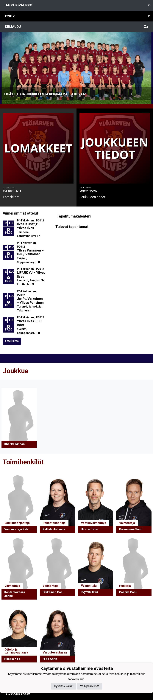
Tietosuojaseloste (16, 693)
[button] (11, 68)
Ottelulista (12, 341)
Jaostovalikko (77, 5)
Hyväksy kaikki (63, 686)
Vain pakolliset (89, 686)
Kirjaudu (13, 27)
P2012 (77, 16)
